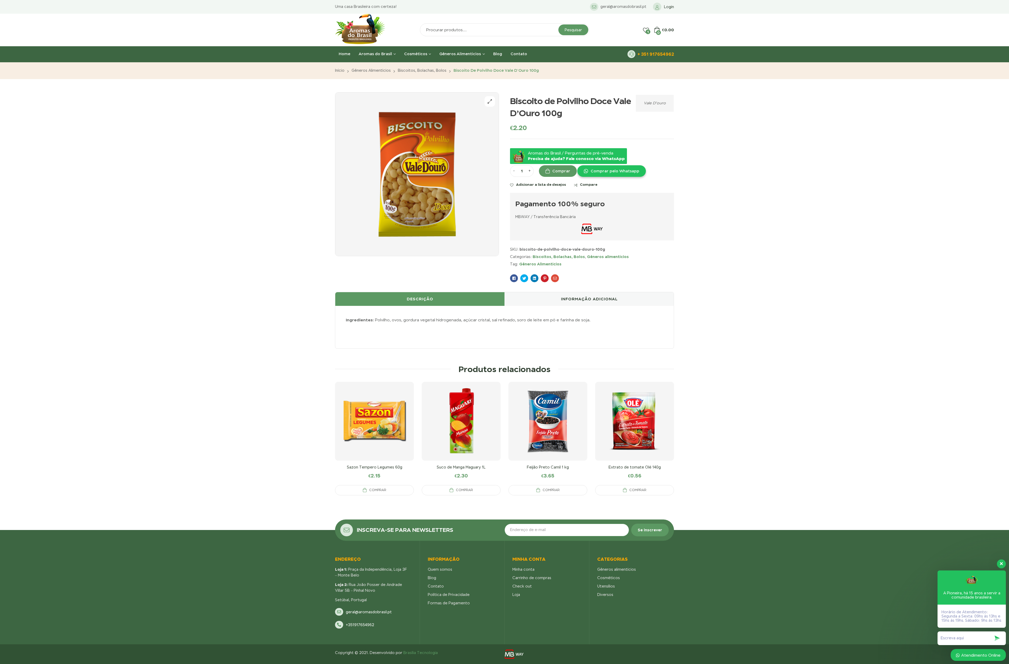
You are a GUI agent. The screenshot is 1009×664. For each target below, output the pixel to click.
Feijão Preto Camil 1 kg (548, 467)
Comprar (561, 171)
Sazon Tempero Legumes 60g (374, 467)
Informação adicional (589, 299)
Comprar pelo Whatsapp (615, 171)
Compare (588, 184)
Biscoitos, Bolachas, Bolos (422, 70)
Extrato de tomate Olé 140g (635, 467)
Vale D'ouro (655, 103)
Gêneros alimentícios (371, 70)
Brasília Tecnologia (420, 653)
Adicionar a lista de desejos (541, 184)
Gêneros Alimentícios (540, 264)
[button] (611, 171)
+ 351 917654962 (655, 54)
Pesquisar (573, 30)
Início (339, 70)
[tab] (419, 299)
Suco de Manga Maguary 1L (461, 467)
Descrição (420, 299)
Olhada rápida (374, 427)
